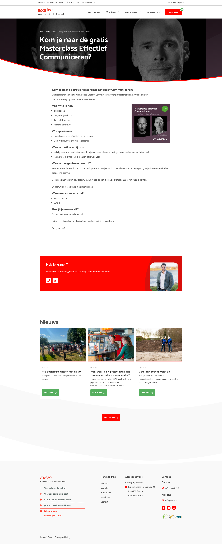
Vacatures (173, 12)
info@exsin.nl (90, 3)
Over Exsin (111, 12)
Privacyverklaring (62, 537)
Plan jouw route (135, 495)
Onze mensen (94, 12)
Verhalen (105, 488)
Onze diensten (131, 12)
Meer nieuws (109, 417)
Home (42, 31)
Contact (104, 502)
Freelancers (106, 493)
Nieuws (48, 31)
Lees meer (49, 392)
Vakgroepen (152, 12)
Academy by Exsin (177, 2)
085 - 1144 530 (74, 3)
